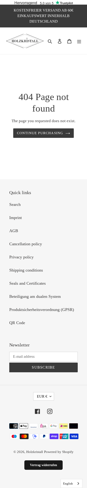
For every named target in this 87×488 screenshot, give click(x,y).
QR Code (17, 322)
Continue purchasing (40, 133)
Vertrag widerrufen (43, 465)
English (68, 483)
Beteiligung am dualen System (35, 296)
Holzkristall (34, 452)
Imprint (15, 217)
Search (15, 204)
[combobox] (71, 483)
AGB (13, 230)
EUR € (42, 396)
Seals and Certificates (27, 283)
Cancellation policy (25, 244)
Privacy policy (21, 257)
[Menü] (79, 40)
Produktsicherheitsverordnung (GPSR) (41, 309)
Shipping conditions (26, 270)
